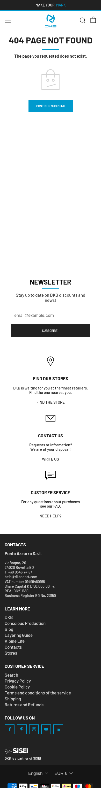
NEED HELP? (50, 516)
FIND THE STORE (51, 402)
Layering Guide (19, 635)
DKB (9, 617)
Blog (9, 629)
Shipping (13, 698)
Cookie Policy (17, 686)
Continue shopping (50, 106)
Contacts (13, 646)
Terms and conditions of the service (38, 692)
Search (11, 674)
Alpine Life (15, 641)
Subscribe (49, 330)
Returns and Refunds (24, 704)
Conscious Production (25, 623)
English (35, 773)
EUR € (60, 773)
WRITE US (50, 459)
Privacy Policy (18, 680)
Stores (11, 652)
